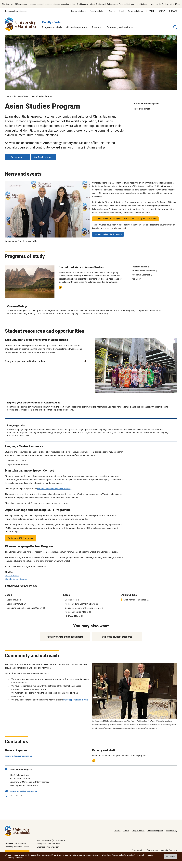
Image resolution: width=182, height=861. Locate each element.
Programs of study (52, 27)
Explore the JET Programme (20, 538)
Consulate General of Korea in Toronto (83, 608)
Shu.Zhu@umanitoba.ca (16, 579)
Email (121, 11)
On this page (16, 157)
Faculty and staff (97, 11)
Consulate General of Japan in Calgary (24, 608)
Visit (151, 11)
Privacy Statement (15, 857)
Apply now (136, 279)
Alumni (112, 11)
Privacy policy (137, 850)
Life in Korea (71, 600)
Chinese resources (15, 460)
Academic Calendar (141, 275)
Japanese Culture (15, 604)
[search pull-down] (175, 27)
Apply (162, 11)
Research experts (155, 831)
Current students (78, 11)
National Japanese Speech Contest (53, 488)
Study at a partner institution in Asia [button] (25, 361)
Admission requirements (143, 270)
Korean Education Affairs (76, 612)
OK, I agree (170, 856)
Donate (173, 11)
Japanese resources (16, 464)
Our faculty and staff (43, 157)
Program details (139, 266)
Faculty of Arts (51, 22)
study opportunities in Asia (75, 700)
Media (126, 831)
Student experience (76, 27)
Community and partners (120, 27)
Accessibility (171, 831)
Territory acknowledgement (16, 11)
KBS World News (72, 616)
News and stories (135, 11)
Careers (117, 831)
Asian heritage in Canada (134, 600)
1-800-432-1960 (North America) (51, 840)
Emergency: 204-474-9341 (48, 844)
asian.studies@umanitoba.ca (18, 756)
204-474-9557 (12, 575)
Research (97, 27)
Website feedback (169, 850)
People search (138, 831)
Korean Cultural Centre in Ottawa (80, 604)
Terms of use (152, 850)
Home (8, 96)
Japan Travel (13, 600)
